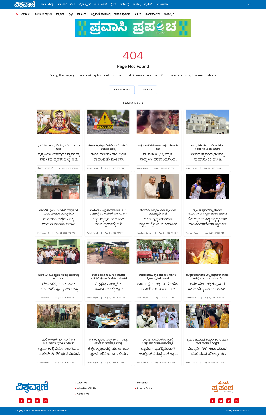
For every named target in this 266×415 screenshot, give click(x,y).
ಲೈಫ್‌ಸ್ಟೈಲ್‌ (85, 4)
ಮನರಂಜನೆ (100, 4)
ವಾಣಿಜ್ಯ (137, 4)
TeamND (244, 411)
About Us (82, 383)
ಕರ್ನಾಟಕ (61, 4)
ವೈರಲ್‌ (148, 4)
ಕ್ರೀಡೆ (113, 4)
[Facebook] (21, 400)
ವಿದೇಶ (138, 14)
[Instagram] (45, 400)
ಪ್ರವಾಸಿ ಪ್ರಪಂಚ (122, 14)
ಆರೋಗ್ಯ (124, 4)
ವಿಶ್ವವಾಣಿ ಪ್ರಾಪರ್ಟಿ (100, 14)
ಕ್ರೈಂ (71, 14)
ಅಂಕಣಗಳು (161, 4)
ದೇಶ (72, 4)
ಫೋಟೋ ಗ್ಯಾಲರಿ (43, 14)
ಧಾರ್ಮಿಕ (82, 14)
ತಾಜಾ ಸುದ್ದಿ (47, 4)
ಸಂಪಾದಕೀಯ (152, 14)
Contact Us (83, 394)
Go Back (147, 90)
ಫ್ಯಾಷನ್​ (60, 14)
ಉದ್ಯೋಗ (169, 14)
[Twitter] (37, 400)
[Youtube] (29, 400)
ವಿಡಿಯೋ (25, 14)
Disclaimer (142, 383)
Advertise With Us (86, 388)
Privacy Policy (144, 388)
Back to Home (122, 90)
